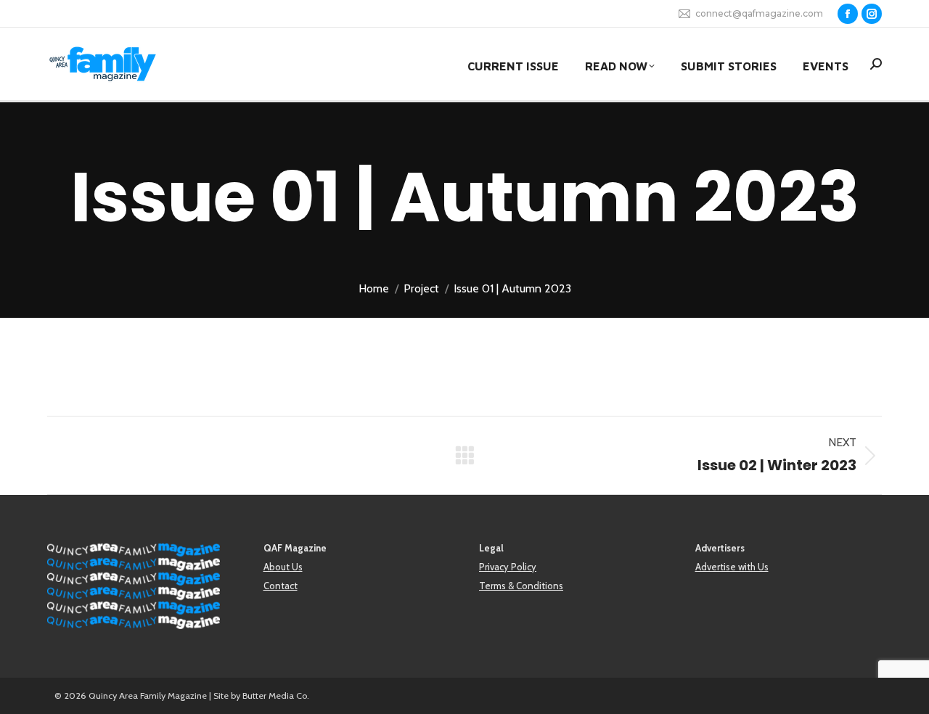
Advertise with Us (732, 567)
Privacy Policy (507, 567)
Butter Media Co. (275, 695)
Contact (280, 585)
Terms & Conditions (521, 585)
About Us (283, 567)
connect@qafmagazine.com (759, 13)
